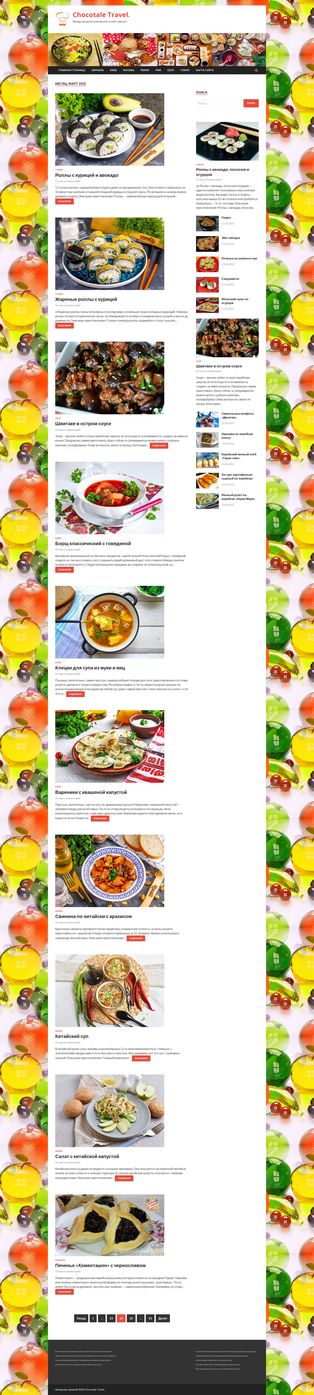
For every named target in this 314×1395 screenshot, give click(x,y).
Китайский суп (71, 1036)
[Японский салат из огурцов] (207, 311)
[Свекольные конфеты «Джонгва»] (207, 426)
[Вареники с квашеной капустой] (122, 748)
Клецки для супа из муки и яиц (90, 668)
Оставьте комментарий (67, 181)
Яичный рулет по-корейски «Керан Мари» (238, 496)
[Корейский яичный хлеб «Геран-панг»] (207, 467)
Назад (81, 1318)
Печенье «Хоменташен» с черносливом (100, 1265)
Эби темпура (231, 237)
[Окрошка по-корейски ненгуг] (207, 446)
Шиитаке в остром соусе (83, 423)
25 (131, 1318)
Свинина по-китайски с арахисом (93, 916)
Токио (185, 70)
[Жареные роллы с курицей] (122, 255)
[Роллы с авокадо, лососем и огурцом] (227, 161)
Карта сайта (205, 70)
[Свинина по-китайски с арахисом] (122, 872)
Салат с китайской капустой (87, 1156)
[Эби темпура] (207, 250)
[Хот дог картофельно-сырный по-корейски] (207, 487)
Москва (128, 70)
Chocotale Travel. (101, 14)
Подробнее (64, 201)
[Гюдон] (207, 230)
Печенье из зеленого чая (239, 258)
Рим (158, 70)
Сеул (170, 70)
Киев (113, 70)
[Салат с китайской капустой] (122, 1112)
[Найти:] (227, 103)
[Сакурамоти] (207, 291)
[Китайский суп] (122, 992)
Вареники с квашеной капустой (91, 792)
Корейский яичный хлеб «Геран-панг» (239, 456)
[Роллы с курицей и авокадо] (122, 131)
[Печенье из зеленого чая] (207, 271)
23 (111, 1318)
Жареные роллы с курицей (86, 299)
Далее (162, 1318)
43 (150, 1318)
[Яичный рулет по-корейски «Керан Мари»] (207, 508)
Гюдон (226, 217)
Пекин (144, 70)
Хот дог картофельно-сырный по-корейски (237, 476)
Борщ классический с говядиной (93, 543)
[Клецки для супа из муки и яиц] (122, 623)
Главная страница (71, 70)
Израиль (98, 70)
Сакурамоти (230, 278)
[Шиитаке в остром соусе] (122, 379)
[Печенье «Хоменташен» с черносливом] (122, 1226)
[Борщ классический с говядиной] (122, 499)
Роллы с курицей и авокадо (86, 175)
